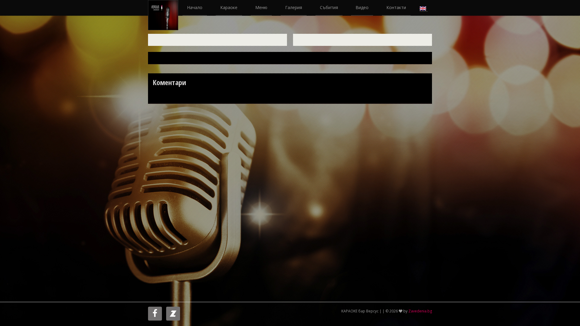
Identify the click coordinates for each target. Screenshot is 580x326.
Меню (261, 7)
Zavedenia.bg (420, 311)
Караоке (228, 7)
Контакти (396, 7)
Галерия (293, 7)
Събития (329, 7)
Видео (362, 7)
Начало (194, 7)
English (424, 8)
